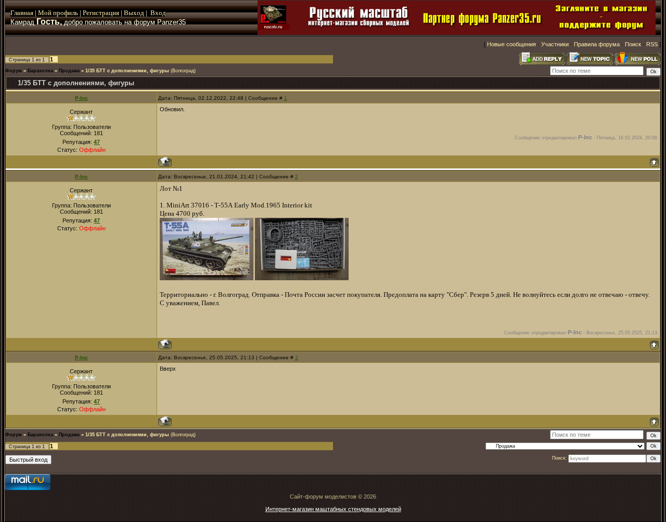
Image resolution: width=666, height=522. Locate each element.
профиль (65, 13)
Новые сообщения (511, 44)
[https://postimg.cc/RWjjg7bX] (206, 278)
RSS (652, 44)
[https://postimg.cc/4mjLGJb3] (302, 278)
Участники (555, 44)
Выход (135, 13)
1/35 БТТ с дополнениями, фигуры (127, 70)
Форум (13, 70)
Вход (158, 13)
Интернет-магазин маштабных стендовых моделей (333, 509)
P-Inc (81, 98)
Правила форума (597, 44)
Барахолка (40, 70)
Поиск (633, 44)
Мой (45, 13)
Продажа (69, 70)
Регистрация (101, 13)
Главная (21, 13)
